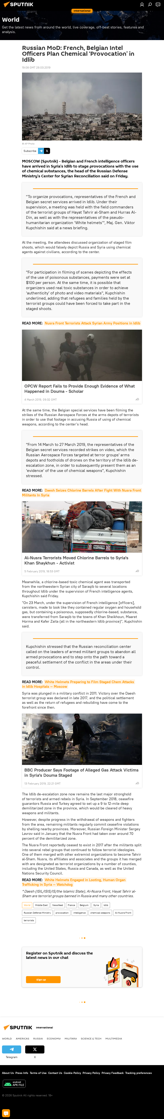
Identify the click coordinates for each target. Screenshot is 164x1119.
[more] (137, 399)
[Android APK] (14, 1084)
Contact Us (55, 1073)
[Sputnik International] (19, 8)
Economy (54, 1038)
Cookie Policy (72, 1073)
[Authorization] (142, 4)
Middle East (41, 905)
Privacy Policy (91, 1073)
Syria (96, 905)
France (71, 905)
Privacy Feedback (113, 1073)
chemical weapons (100, 912)
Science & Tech (91, 1038)
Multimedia (113, 1038)
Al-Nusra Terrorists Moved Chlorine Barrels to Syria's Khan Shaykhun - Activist (76, 560)
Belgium (84, 905)
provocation (62, 912)
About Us (8, 1073)
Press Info (21, 1073)
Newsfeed (57, 905)
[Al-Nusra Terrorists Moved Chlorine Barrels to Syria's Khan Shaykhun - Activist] (82, 527)
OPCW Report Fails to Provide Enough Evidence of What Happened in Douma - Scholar (79, 388)
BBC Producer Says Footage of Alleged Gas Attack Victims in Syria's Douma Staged (81, 772)
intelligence (79, 912)
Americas (22, 1038)
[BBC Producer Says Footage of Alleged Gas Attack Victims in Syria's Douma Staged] (82, 739)
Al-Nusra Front (123, 912)
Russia (38, 1038)
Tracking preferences (138, 1073)
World (27, 905)
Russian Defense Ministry (37, 912)
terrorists (29, 920)
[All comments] (6, 1113)
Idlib (106, 905)
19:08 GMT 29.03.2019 (36, 67)
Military (71, 1038)
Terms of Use (38, 1073)
